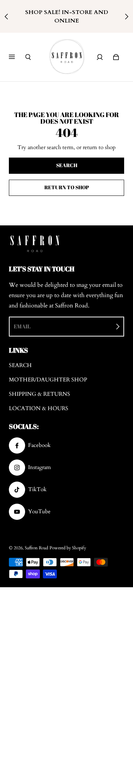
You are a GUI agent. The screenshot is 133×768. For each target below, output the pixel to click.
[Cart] (116, 57)
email (22, 326)
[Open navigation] (17, 57)
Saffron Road (36, 548)
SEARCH (20, 365)
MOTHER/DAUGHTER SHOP (48, 380)
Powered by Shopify (68, 548)
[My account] (100, 57)
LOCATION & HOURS (38, 408)
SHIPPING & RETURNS (39, 394)
